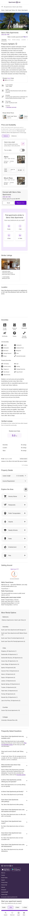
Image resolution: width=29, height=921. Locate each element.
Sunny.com (3, 889)
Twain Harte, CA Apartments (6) (9, 690)
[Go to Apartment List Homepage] (14, 2)
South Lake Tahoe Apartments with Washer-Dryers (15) (14, 634)
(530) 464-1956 (5, 34)
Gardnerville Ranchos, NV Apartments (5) (11, 657)
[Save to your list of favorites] (26, 15)
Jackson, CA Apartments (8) (8, 681)
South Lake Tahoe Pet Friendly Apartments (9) (13, 641)
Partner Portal (4, 894)
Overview (4, 39)
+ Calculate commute (10, 107)
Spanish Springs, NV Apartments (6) (10, 684)
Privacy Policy (4, 882)
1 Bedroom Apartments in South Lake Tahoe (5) (13, 620)
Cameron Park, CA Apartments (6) (10, 671)
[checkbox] (9, 227)
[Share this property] (27, 32)
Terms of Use (4, 884)
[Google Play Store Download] (16, 870)
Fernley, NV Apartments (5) (8, 694)
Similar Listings (16, 39)
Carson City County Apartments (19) (10, 710)
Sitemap (3, 887)
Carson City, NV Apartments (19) (9, 661)
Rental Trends (4, 877)
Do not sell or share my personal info (9, 897)
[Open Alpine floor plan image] (21, 159)
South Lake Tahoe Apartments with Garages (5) (13, 630)
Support (3, 880)
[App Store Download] (5, 870)
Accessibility (4, 892)
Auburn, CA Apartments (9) (8, 674)
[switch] (22, 150)
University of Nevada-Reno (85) (9, 720)
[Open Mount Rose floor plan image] (21, 181)
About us (3, 872)
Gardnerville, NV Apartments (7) (9, 654)
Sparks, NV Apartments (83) (8, 667)
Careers (3, 875)
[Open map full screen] (26, 489)
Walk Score (14, 569)
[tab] (5, 136)
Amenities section (21, 774)
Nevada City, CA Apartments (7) (9, 697)
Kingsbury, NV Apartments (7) (8, 651)
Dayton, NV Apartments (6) (8, 677)
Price (9, 39)
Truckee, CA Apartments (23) (8, 687)
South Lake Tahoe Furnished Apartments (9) (12, 638)
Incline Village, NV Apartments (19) (10, 664)
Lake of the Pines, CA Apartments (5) (10, 700)
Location (23, 39)
